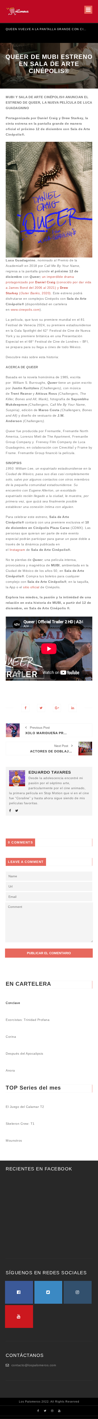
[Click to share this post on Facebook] (25, 708)
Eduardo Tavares (49, 772)
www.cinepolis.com (25, 309)
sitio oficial (31, 587)
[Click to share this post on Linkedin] (73, 708)
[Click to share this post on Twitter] (41, 708)
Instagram (17, 550)
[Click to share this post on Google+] (57, 708)
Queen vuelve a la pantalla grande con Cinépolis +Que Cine (47, 29)
